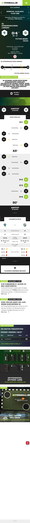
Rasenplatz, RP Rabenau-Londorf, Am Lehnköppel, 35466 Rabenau (15, 18)
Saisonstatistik (15, 219)
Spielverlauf (15, 117)
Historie (2, 218)
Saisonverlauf (28, 218)
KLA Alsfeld (15, 7)
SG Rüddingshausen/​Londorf (10, 25)
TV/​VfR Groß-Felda (21, 40)
